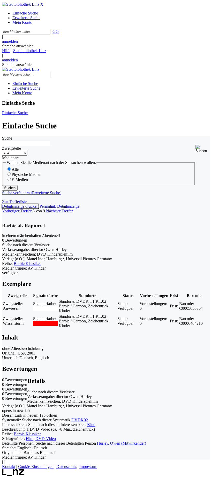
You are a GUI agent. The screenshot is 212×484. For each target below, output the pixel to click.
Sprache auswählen (18, 46)
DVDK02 (79, 420)
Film (29, 438)
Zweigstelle (11, 148)
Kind (91, 424)
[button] (202, 149)
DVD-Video (45, 438)
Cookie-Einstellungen (36, 466)
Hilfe (6, 50)
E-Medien (20, 179)
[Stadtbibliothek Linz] (20, 4)
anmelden (10, 41)
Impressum (88, 466)
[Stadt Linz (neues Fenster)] (13, 475)
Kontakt (8, 466)
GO (55, 31)
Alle (15, 169)
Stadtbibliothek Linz (29, 50)
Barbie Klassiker (27, 263)
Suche (7, 138)
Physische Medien (26, 174)
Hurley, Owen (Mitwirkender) (121, 443)
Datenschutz (66, 466)
